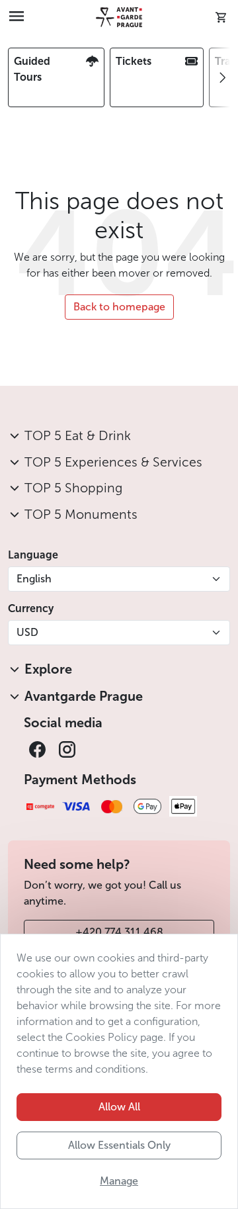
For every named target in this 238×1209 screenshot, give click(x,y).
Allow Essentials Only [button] (119, 1145)
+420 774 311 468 (119, 932)
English (34, 578)
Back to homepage (119, 306)
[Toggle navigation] (16, 17)
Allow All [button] (119, 1106)
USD (27, 632)
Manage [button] (119, 1181)
